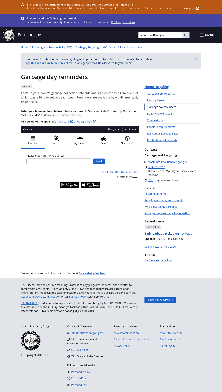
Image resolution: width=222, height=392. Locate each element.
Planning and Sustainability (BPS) (52, 47)
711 (106, 296)
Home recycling (156, 86)
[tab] (33, 141)
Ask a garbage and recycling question (167, 213)
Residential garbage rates (162, 133)
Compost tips (155, 120)
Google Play (84, 121)
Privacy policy (122, 346)
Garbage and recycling (158, 260)
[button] (207, 35)
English (114, 129)
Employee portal (170, 339)
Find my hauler (156, 100)
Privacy (103, 172)
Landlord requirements (161, 127)
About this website (171, 333)
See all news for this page (160, 246)
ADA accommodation (126, 333)
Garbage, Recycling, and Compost (96, 47)
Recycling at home (131, 47)
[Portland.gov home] (22, 35)
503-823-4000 (77, 296)
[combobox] (59, 161)
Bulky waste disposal (159, 113)
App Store (63, 121)
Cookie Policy (132, 172)
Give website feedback (92, 273)
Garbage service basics (161, 93)
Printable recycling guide (162, 140)
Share (131, 129)
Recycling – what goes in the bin (163, 200)
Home (24, 47)
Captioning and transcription (131, 339)
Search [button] (99, 161)
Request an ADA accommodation (40, 296)
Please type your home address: (45, 155)
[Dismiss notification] (196, 59)
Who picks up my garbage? (160, 206)
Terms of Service (116, 172)
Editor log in (167, 346)
